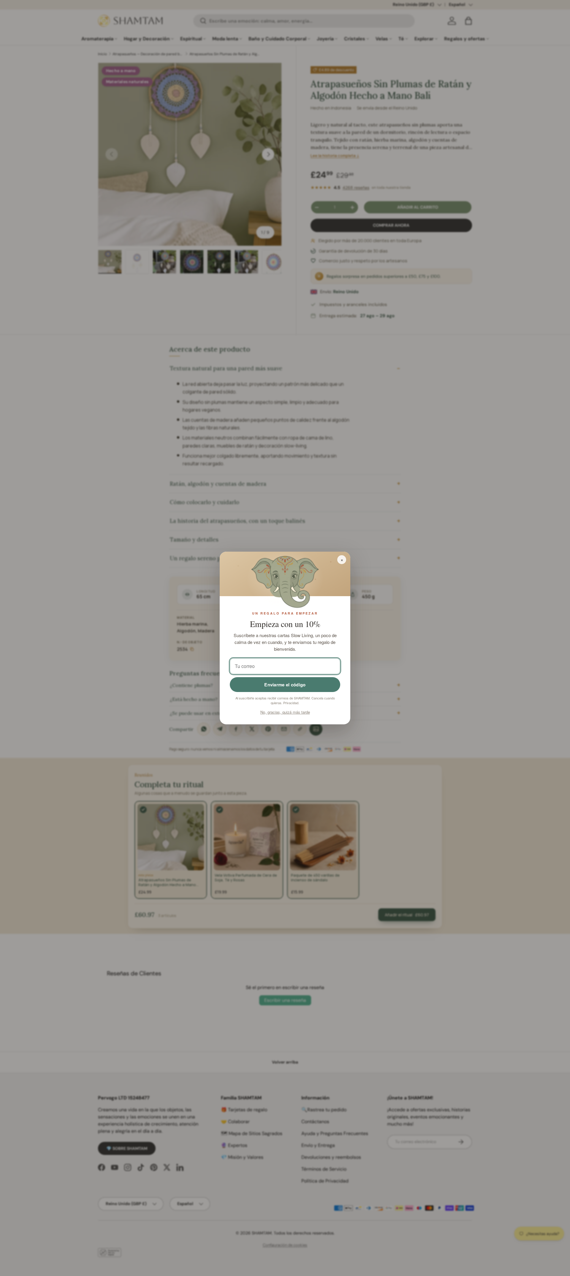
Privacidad (290, 702)
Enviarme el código (284, 684)
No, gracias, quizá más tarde (285, 712)
